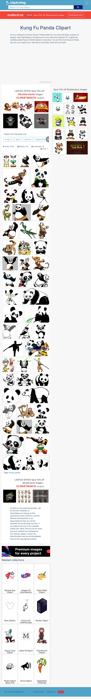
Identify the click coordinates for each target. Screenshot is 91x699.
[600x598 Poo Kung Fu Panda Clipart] (13, 445)
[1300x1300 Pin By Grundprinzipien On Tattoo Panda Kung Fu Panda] (41, 428)
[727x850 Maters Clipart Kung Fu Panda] (8, 380)
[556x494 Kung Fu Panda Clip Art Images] (41, 162)
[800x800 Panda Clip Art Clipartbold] (11, 396)
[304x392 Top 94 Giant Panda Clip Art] (42, 463)
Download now (75, 15)
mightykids (40, 139)
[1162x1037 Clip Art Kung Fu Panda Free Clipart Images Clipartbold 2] (12, 315)
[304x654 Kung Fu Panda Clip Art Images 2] (6, 213)
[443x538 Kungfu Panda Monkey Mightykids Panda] (9, 248)
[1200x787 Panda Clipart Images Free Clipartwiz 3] (35, 396)
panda (17, 472)
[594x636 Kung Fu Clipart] (40, 213)
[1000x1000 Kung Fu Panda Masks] (9, 162)
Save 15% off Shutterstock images (70, 89)
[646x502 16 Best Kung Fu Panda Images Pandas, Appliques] (16, 179)
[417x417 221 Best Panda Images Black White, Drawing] (40, 248)
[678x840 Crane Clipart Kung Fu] (42, 197)
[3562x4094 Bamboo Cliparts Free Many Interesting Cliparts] (40, 178)
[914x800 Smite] (37, 445)
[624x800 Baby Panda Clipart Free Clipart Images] (25, 280)
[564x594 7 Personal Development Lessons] (10, 264)
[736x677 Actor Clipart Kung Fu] (40, 264)
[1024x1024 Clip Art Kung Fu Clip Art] (11, 297)
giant (18, 139)
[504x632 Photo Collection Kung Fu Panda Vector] (8, 428)
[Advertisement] (46, 63)
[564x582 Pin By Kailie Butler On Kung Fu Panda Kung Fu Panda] (24, 428)
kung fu (8, 139)
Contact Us (50, 692)
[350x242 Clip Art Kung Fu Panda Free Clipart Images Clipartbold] (35, 297)
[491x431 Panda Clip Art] (24, 380)
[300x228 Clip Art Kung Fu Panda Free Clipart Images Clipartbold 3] (37, 315)
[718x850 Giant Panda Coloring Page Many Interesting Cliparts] (24, 332)
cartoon (27, 139)
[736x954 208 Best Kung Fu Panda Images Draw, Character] (24, 248)
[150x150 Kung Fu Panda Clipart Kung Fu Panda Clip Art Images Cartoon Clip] (21, 213)
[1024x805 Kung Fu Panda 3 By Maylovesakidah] (37, 349)
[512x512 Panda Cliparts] (42, 380)
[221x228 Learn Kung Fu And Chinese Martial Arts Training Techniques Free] (41, 366)
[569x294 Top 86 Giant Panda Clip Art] (18, 463)
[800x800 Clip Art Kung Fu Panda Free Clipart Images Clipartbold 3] (10, 197)
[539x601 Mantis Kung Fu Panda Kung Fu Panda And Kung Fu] (28, 231)
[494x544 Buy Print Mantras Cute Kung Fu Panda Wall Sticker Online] (41, 280)
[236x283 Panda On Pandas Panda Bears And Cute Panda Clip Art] (42, 412)
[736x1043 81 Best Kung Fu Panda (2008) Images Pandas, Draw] (24, 264)
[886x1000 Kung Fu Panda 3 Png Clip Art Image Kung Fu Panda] (24, 162)
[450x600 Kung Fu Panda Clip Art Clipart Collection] (8, 366)
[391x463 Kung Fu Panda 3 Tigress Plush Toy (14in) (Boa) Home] (9, 280)
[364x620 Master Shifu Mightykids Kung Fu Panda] (43, 231)
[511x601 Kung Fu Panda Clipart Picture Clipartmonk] (10, 231)
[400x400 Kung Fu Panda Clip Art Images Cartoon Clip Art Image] (24, 366)
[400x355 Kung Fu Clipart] (13, 349)
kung (11, 472)
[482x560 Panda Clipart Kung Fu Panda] (9, 412)
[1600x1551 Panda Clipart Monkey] (26, 412)
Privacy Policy (38, 692)
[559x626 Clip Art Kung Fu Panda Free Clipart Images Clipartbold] (27, 197)
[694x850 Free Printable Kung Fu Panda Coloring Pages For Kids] (9, 332)
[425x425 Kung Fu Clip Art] (41, 332)
